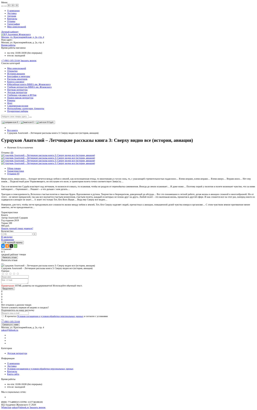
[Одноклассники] (7, 246)
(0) (12, 152)
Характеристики (15, 171)
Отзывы (11, 21)
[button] (22, 37)
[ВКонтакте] (3, 246)
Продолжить (8, 289)
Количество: (7, 231)
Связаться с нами (10, 324)
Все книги (12, 130)
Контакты (12, 18)
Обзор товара (14, 168)
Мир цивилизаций (16, 26)
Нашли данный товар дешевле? (17, 228)
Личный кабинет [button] (9, 31)
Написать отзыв (9, 257)
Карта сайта (13, 374)
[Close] (2, 263)
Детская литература (17, 353)
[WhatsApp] (15, 246)
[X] (11, 246)
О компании (13, 10)
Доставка (12, 13)
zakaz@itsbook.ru (9, 330)
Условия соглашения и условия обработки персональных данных (50, 316)
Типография (13, 24)
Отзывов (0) (13, 173)
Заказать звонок (28, 60)
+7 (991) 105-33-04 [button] (10, 321)
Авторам (11, 16)
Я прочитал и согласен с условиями (56, 316)
